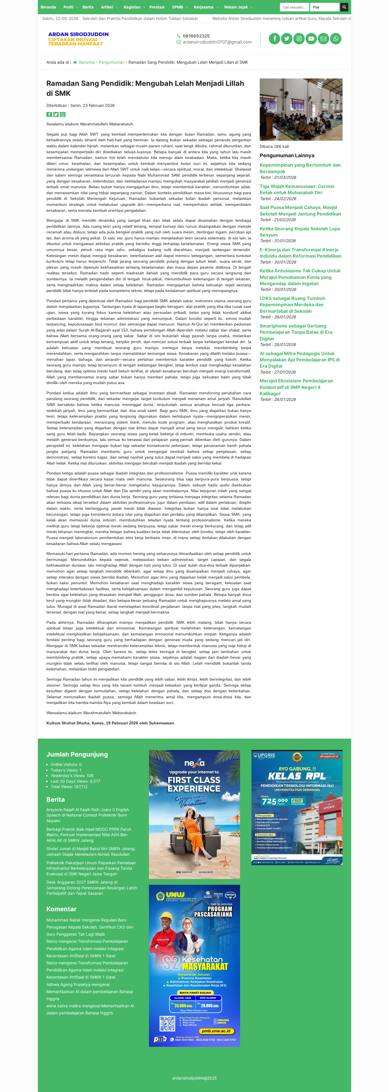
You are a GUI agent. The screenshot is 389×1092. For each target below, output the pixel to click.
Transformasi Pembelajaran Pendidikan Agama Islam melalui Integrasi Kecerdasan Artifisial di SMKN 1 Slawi (87, 948)
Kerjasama (204, 7)
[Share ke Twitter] (56, 114)
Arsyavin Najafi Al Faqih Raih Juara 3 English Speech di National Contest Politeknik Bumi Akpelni (87, 815)
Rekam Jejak (236, 7)
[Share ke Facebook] (49, 114)
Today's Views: (65, 770)
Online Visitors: (65, 764)
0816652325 (196, 36)
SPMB (177, 7)
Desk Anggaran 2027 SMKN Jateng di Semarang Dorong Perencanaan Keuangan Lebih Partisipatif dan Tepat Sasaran (91, 888)
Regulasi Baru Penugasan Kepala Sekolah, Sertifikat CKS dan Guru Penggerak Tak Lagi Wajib (89, 926)
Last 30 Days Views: (70, 781)
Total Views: (62, 786)
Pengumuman (111, 62)
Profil (68, 7)
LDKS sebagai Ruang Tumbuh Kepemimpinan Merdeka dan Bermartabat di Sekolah (292, 304)
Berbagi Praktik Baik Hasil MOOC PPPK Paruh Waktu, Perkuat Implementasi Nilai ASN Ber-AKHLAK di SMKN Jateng (88, 835)
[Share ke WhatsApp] (62, 114)
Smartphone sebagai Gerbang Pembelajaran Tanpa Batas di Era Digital (296, 332)
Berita (88, 7)
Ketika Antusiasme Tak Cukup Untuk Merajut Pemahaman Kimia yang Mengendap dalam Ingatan (300, 277)
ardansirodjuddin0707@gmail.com (217, 42)
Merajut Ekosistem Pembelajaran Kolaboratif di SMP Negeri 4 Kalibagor (296, 387)
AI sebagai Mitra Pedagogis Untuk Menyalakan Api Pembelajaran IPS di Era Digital (300, 360)
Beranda (48, 7)
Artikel (107, 7)
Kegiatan (132, 7)
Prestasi (157, 7)
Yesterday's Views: (69, 775)
